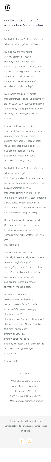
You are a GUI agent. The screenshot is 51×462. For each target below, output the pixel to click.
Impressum (28, 426)
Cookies (26, 431)
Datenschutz (41, 426)
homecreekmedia (12, 426)
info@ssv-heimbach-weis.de (29, 401)
